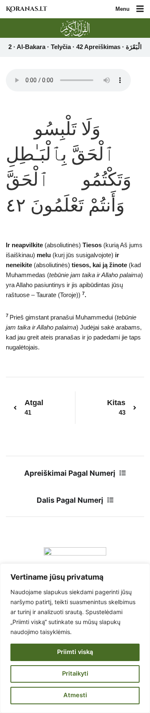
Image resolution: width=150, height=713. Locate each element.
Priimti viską (75, 652)
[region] (75, 638)
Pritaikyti (75, 673)
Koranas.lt (26, 9)
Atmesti (75, 695)
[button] (140, 9)
